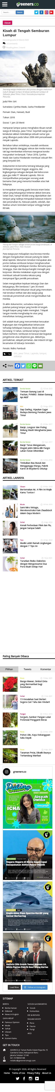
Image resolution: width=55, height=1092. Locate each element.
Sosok (32, 1008)
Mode (22, 504)
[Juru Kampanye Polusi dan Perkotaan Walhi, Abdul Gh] (28, 855)
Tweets (27, 669)
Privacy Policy (33, 1073)
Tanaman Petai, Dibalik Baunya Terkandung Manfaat (35, 754)
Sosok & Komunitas (37, 1004)
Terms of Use (18, 1073)
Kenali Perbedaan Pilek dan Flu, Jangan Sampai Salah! (35, 527)
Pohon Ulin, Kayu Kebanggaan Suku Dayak (35, 736)
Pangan (23, 714)
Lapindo (34, 353)
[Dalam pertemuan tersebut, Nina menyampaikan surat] (28, 957)
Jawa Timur (23, 353)
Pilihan (9, 669)
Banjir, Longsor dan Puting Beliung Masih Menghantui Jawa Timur (35, 430)
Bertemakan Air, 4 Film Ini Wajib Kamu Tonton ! (36, 491)
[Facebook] (17, 365)
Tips (21, 540)
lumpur (43, 353)
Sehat (22, 522)
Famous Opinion (12, 1022)
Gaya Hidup (8, 1018)
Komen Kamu (11, 1038)
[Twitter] (23, 365)
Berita (6, 1004)
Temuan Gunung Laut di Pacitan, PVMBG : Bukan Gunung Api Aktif (36, 394)
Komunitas (34, 1011)
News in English (12, 1014)
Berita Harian (25, 388)
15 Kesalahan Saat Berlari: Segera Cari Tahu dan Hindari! (35, 701)
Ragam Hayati (34, 1019)
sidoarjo (18, 356)
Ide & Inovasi (34, 1015)
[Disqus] (27, 609)
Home (7, 1073)
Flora (22, 678)
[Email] (40, 365)
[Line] (34, 365)
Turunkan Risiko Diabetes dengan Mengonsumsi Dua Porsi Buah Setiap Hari (33, 563)
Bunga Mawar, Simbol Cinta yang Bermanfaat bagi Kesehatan (33, 684)
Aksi (21, 406)
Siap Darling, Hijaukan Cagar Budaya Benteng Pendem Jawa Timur (35, 412)
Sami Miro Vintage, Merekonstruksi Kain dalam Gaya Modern (36, 510)
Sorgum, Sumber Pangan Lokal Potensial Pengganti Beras (35, 718)
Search (19, 12)
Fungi (32, 1029)
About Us (46, 1073)
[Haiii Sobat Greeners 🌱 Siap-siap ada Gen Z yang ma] (28, 804)
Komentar (45, 669)
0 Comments (12, 43)
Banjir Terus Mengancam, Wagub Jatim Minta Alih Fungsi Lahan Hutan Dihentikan (35, 448)
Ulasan (7, 22)
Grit (15, 353)
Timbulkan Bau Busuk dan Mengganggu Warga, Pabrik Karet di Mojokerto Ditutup (34, 465)
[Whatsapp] (28, 365)
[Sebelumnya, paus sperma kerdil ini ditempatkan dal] (28, 906)
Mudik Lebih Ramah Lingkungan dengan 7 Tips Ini (35, 544)
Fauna (32, 1026)
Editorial (8, 1011)
